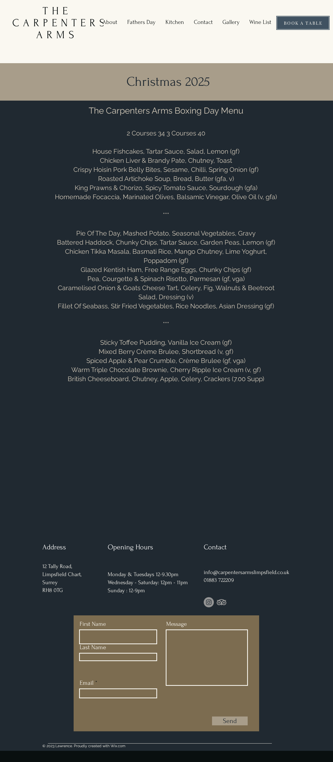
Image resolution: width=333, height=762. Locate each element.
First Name (93, 624)
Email (87, 683)
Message (176, 624)
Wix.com (118, 746)
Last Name (93, 647)
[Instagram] (209, 602)
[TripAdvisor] (221, 602)
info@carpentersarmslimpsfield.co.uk (246, 572)
